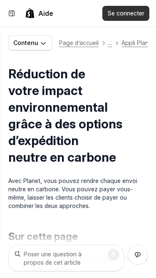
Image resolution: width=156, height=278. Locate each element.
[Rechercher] (113, 254)
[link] (39, 13)
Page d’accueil (79, 42)
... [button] (110, 42)
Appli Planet (137, 42)
